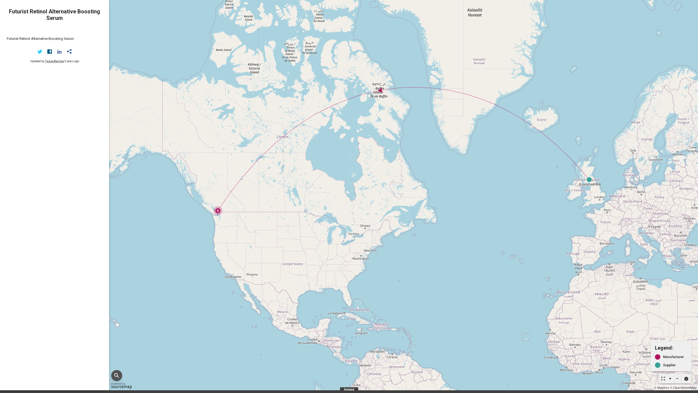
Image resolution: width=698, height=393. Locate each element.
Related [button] (349, 389)
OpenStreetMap (685, 387)
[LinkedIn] (59, 51)
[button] (686, 379)
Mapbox (663, 387)
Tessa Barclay (54, 61)
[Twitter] (40, 51)
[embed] (69, 51)
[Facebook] (50, 51)
